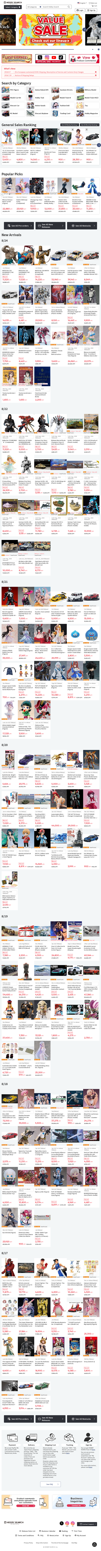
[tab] (89, 49)
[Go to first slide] (84, 30)
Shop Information (42, 1543)
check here (32, 1464)
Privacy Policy (28, 1543)
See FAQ (49, 1484)
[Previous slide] (17, 30)
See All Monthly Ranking (89, 125)
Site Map (74, 1543)
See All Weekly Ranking (69, 125)
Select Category (12, 7)
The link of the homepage (59, 1543)
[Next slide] (99, 145)
